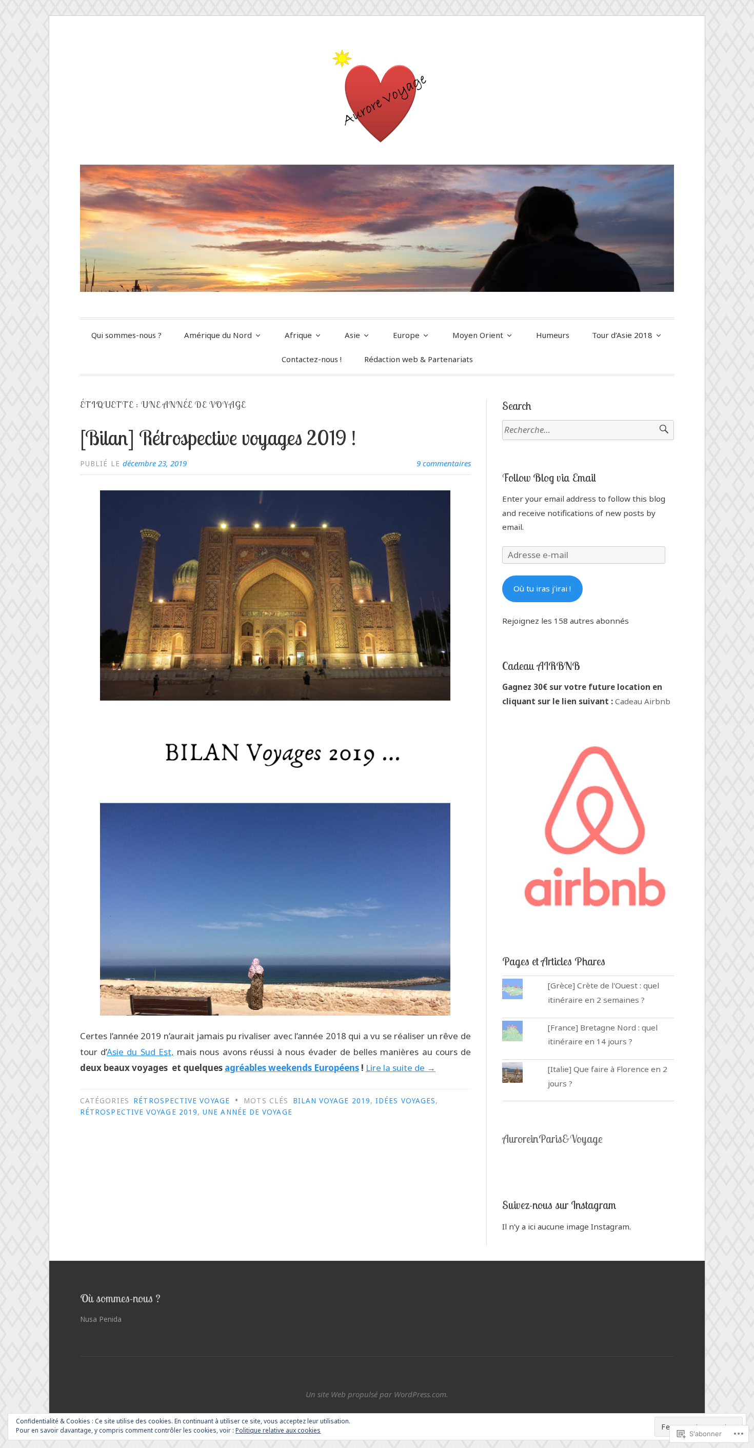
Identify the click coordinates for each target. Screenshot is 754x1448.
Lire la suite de (400, 1068)
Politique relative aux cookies (278, 1430)
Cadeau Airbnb (642, 701)
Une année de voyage (247, 1112)
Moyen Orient (477, 335)
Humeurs (552, 335)
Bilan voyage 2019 (331, 1100)
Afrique (298, 335)
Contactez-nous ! (312, 359)
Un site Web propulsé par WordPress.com (376, 1394)
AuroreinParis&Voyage (552, 1139)
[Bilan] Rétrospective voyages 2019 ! (218, 437)
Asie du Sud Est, (140, 1052)
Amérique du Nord (218, 335)
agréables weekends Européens (292, 1068)
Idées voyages (405, 1100)
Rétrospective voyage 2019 (138, 1112)
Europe (406, 335)
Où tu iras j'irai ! (542, 588)
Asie (352, 335)
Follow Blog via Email (549, 477)
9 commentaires (443, 463)
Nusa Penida (101, 1319)
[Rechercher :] (588, 430)
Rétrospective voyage (181, 1100)
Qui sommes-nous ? (126, 335)
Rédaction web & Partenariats (418, 359)
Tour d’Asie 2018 (622, 335)
